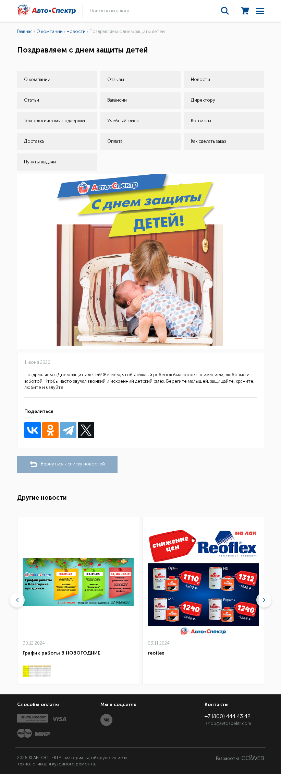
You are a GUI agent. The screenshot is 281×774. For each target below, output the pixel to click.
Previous (17, 600)
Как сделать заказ (208, 141)
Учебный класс (123, 120)
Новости (200, 79)
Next (263, 600)
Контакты (201, 120)
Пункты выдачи (40, 161)
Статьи (31, 100)
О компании (37, 79)
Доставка (34, 141)
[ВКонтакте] (32, 430)
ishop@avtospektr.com (228, 723)
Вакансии (117, 100)
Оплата (115, 141)
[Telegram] (68, 430)
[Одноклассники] (50, 430)
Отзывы (115, 79)
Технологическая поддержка (54, 120)
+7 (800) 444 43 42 (228, 716)
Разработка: (229, 758)
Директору (203, 100)
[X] (86, 430)
